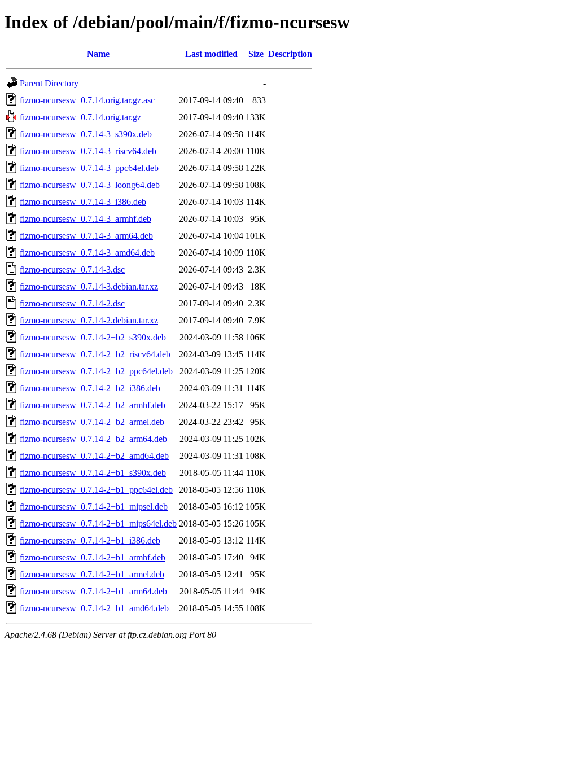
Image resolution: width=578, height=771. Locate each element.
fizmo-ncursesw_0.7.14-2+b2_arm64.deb (93, 439)
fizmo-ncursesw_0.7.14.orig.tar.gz (80, 117)
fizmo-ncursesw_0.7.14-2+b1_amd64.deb (94, 608)
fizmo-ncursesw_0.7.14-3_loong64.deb (90, 185)
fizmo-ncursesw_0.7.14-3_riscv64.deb (88, 151)
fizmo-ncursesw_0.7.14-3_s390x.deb (86, 134)
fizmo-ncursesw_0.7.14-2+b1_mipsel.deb (94, 506)
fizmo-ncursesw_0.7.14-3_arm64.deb (86, 235)
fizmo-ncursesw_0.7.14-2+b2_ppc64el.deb (96, 371)
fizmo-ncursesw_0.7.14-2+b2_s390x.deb (93, 337)
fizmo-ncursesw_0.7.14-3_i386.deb (83, 202)
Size (256, 54)
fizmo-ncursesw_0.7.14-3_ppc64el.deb (89, 168)
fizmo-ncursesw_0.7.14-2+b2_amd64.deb (94, 456)
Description (290, 54)
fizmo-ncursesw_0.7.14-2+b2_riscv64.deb (95, 354)
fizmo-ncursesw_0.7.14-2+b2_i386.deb (90, 388)
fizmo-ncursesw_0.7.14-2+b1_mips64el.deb (98, 523)
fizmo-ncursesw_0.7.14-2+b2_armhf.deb (92, 405)
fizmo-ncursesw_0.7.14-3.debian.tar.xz (89, 286)
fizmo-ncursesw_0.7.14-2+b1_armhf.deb (92, 557)
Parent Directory (49, 83)
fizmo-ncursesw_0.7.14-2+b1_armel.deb (92, 574)
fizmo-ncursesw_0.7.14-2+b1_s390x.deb (93, 473)
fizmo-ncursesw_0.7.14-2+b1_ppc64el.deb (96, 489)
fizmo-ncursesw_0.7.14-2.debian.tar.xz (89, 320)
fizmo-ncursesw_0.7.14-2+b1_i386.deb (90, 540)
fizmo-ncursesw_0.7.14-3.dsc (72, 269)
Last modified (211, 54)
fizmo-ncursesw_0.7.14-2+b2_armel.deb (92, 422)
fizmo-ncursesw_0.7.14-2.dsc (72, 303)
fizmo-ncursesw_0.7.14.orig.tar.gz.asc (87, 100)
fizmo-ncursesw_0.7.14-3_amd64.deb (87, 252)
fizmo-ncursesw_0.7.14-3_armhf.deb (85, 219)
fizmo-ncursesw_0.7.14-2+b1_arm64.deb (93, 591)
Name (98, 54)
